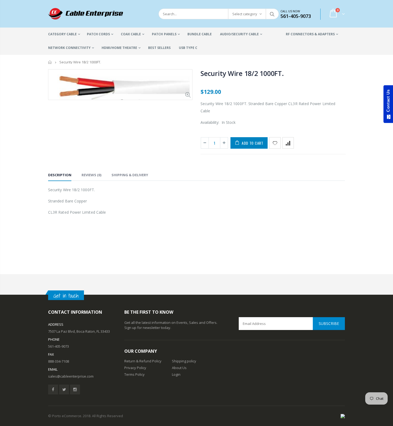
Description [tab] (59, 174)
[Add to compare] (288, 143)
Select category (244, 13)
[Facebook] (53, 389)
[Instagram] (75, 389)
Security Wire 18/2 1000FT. (242, 73)
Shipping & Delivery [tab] (129, 174)
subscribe (329, 323)
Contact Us (388, 101)
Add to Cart (252, 143)
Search (272, 14)
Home (50, 62)
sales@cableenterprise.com (71, 376)
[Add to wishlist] (275, 143)
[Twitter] (64, 389)
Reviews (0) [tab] (91, 174)
